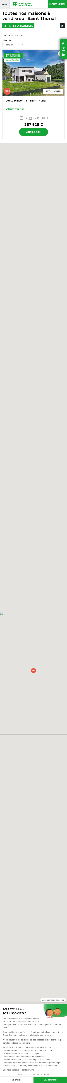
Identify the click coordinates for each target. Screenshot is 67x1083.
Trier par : (7, 40)
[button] (33, 670)
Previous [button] (6, 73)
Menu (4, 4)
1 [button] (30, 93)
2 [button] (33, 93)
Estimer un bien (57, 4)
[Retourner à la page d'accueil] (21, 4)
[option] (33, 73)
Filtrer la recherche (20, 25)
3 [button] (36, 93)
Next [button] (60, 73)
